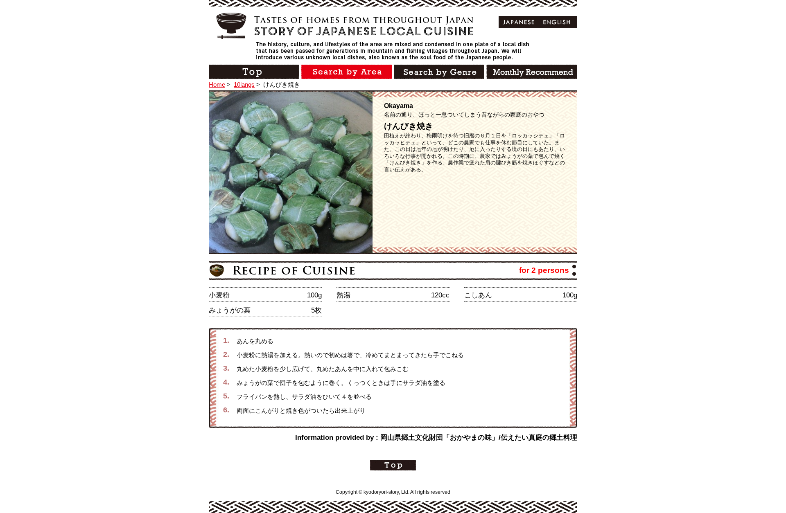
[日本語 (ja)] (519, 22)
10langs (244, 84)
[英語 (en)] (557, 22)
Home (217, 84)
